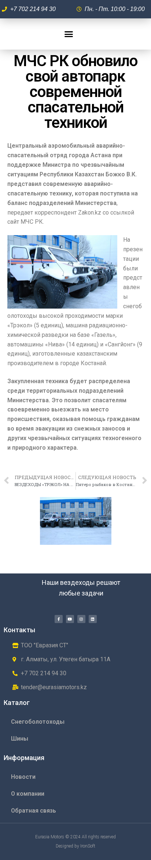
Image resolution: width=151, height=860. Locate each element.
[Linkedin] (93, 619)
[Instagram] (81, 619)
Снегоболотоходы (38, 721)
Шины (19, 738)
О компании (27, 793)
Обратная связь (33, 810)
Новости (23, 776)
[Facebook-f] (59, 619)
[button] (69, 34)
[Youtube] (70, 619)
